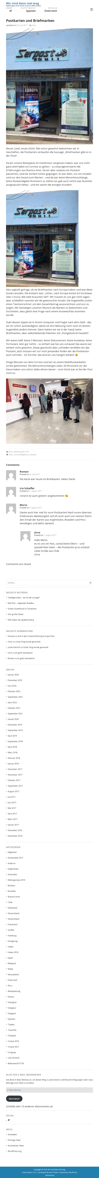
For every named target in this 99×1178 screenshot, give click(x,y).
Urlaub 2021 (13, 1046)
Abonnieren (14, 1098)
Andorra (11, 863)
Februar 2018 (14, 758)
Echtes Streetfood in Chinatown (22, 608)
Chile (10, 902)
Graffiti (11, 930)
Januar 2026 (13, 674)
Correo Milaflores (21, 454)
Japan (10, 957)
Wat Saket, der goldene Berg (21, 619)
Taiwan (11, 1024)
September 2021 (15, 713)
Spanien (11, 1019)
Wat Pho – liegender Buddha (21, 603)
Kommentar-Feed (16, 1145)
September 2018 (15, 741)
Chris (11, 454)
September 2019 (15, 730)
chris (34, 25)
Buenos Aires (14, 896)
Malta (10, 969)
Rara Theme (53, 1172)
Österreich (12, 980)
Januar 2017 (13, 824)
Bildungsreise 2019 (16, 880)
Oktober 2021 (14, 708)
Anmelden (12, 1134)
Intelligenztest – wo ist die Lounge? (24, 597)
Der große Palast (15, 614)
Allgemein (12, 852)
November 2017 (15, 774)
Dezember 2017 (15, 769)
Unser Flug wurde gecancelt (27, 641)
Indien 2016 (13, 952)
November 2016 (15, 836)
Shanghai (12, 1002)
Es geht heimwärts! (23, 652)
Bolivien (11, 885)
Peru (11, 451)
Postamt (32, 454)
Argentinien (13, 869)
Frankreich (13, 924)
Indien (11, 946)
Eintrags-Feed (14, 1140)
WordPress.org (14, 1151)
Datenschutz (49, 1175)
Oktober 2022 (14, 691)
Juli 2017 (11, 797)
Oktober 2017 (14, 780)
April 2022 (12, 702)
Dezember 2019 (15, 724)
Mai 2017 (12, 808)
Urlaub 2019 (13, 1041)
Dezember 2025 (15, 680)
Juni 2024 (12, 685)
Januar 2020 (13, 719)
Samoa (11, 996)
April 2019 (12, 735)
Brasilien (12, 891)
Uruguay (12, 1052)
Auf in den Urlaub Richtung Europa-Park (36, 636)
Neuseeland (13, 974)
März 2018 (12, 752)
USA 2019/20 (13, 1058)
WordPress (73, 1172)
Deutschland (13, 913)
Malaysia (12, 963)
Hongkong (13, 941)
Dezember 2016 (15, 830)
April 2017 (12, 813)
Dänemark (12, 907)
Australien (12, 874)
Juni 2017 (12, 802)
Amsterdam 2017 (15, 857)
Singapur (12, 1008)
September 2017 (15, 786)
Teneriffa (12, 1030)
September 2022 (15, 697)
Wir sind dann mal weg (22, 3)
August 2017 (13, 791)
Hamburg (12, 935)
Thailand (12, 1035)
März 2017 (12, 819)
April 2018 (12, 747)
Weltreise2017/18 (21, 451)
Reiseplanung (14, 991)
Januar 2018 (13, 763)
